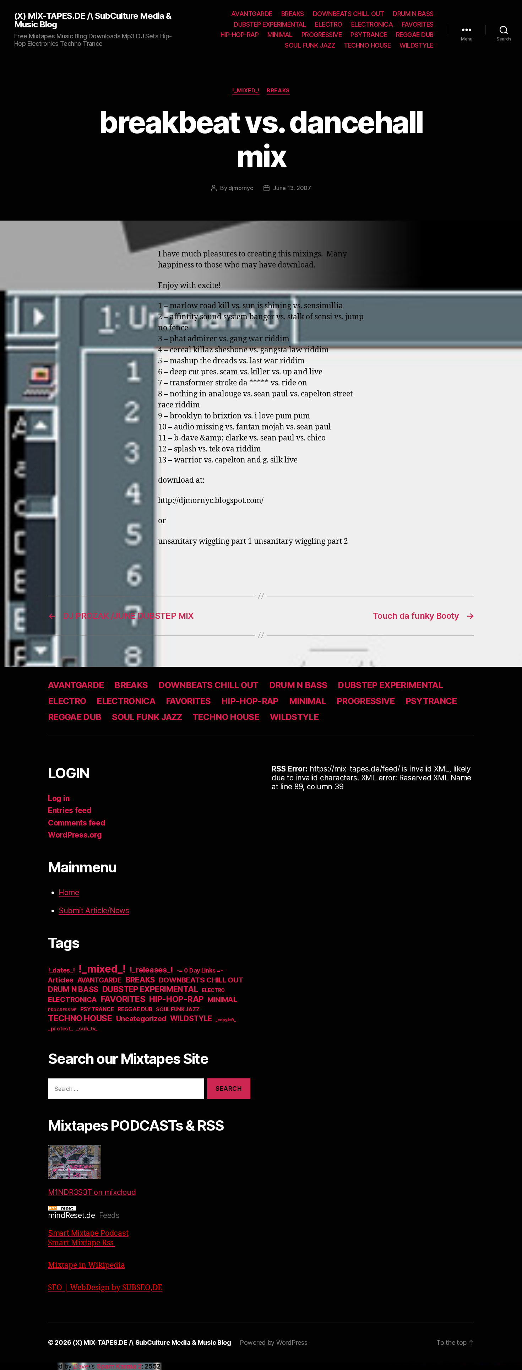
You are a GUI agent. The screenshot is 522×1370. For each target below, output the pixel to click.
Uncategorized (141, 1018)
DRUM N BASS (413, 13)
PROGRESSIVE (321, 34)
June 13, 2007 (292, 187)
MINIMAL (280, 34)
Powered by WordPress (274, 1342)
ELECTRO (328, 24)
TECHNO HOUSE (367, 45)
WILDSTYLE (416, 45)
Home (69, 892)
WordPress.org (75, 834)
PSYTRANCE (368, 34)
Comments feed (76, 822)
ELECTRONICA (372, 24)
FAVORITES (418, 24)
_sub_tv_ (86, 1028)
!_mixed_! (246, 90)
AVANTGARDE (251, 13)
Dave (80, 1366)
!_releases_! (151, 969)
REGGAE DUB (415, 34)
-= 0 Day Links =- (199, 970)
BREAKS (292, 13)
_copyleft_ (225, 1019)
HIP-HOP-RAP (240, 34)
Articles (61, 980)
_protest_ (60, 1028)
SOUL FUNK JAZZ (310, 45)
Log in (58, 798)
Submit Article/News (94, 910)
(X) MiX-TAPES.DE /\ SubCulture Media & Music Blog (92, 20)
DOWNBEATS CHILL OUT (348, 13)
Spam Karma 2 (119, 1366)
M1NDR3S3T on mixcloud (92, 1192)
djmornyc (240, 187)
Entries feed (70, 810)
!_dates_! (61, 970)
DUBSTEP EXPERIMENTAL (270, 24)
